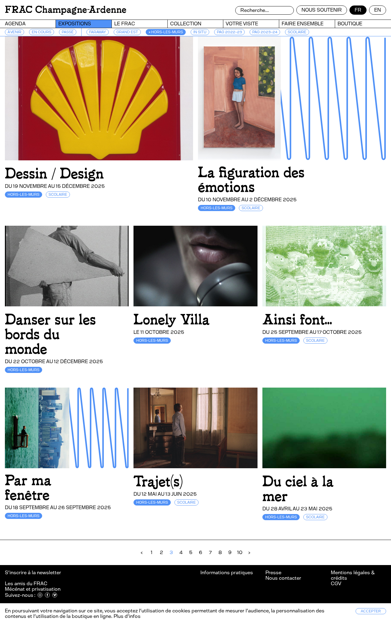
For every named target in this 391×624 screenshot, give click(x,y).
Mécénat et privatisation (32, 589)
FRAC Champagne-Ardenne (65, 9)
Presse (273, 572)
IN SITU (199, 32)
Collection (185, 24)
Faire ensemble (302, 24)
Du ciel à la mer (298, 489)
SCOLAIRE (297, 32)
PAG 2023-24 (264, 32)
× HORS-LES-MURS (165, 32)
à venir (14, 32)
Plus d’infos (126, 616)
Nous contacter (283, 578)
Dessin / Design (54, 173)
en (377, 10)
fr (358, 10)
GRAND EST (127, 32)
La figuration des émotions (251, 179)
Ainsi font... (297, 319)
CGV (336, 583)
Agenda (15, 24)
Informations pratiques (226, 572)
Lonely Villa (171, 319)
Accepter (371, 611)
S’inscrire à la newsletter (33, 572)
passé (68, 32)
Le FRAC (124, 24)
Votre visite (242, 24)
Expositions (74, 24)
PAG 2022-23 (229, 32)
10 (240, 552)
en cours (41, 32)
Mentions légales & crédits (353, 575)
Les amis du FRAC (26, 583)
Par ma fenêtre (28, 487)
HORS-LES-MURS (23, 194)
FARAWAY (97, 32)
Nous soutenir (321, 10)
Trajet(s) (158, 481)
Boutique (350, 24)
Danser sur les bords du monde (50, 334)
